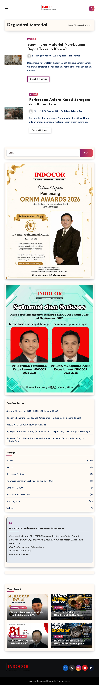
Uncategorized (13, 501)
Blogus (50, 681)
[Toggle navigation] (7, 8)
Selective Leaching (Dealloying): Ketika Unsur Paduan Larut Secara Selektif (43, 418)
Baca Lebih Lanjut (38, 79)
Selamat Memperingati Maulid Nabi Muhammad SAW (32, 411)
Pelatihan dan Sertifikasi (18, 494)
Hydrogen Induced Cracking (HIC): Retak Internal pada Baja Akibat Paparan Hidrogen (48, 431)
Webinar (10, 508)
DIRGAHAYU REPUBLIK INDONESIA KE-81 (26, 425)
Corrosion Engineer (15, 474)
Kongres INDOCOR (15, 488)
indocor (35, 56)
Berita (9, 467)
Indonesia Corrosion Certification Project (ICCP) (30, 481)
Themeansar (63, 681)
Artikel (31, 39)
